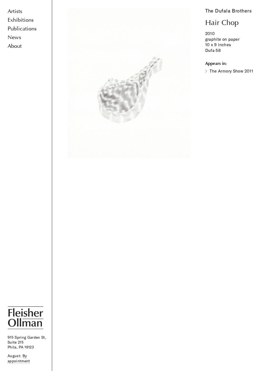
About (15, 46)
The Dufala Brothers (228, 11)
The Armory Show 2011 (231, 71)
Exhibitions (21, 20)
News (14, 37)
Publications (22, 28)
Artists (15, 11)
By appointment (19, 358)
